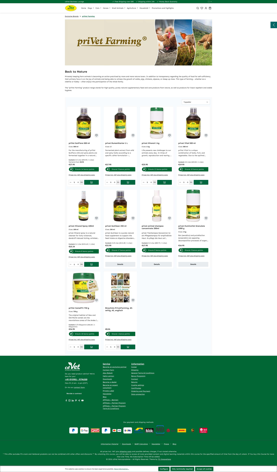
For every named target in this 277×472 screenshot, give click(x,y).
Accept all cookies (204, 469)
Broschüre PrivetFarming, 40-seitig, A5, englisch (119, 309)
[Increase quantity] (78, 182)
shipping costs (125, 451)
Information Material (109, 444)
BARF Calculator (141, 444)
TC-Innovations (164, 459)
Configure (164, 469)
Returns (134, 382)
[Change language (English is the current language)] (210, 1)
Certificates (136, 388)
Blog (104, 397)
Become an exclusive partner (114, 367)
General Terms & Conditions (142, 373)
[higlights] (274, 25)
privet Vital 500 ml (187, 143)
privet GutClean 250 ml (115, 226)
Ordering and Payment (140, 391)
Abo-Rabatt (108, 373)
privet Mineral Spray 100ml (81, 226)
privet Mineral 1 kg (150, 143)
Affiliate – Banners (110, 400)
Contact (134, 379)
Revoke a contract (74, 393)
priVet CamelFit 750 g (79, 308)
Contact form (108, 370)
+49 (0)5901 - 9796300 (76, 379)
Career (134, 367)
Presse (166, 444)
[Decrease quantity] (70, 182)
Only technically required (182, 469)
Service (106, 364)
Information (137, 364)
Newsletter (107, 394)
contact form (79, 387)
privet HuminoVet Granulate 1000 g (191, 227)
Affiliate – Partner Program (114, 403)
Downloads (107, 379)
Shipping (134, 370)
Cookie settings (137, 385)
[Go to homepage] (71, 8)
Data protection (138, 394)
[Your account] (206, 8)
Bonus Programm (138, 376)
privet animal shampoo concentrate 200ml (152, 227)
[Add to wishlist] (96, 135)
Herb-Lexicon (108, 376)
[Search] (198, 8)
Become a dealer (110, 382)
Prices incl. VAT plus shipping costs (82, 175)
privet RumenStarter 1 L (116, 143)
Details (120, 264)
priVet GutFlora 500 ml (79, 143)
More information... (121, 469)
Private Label (108, 391)
